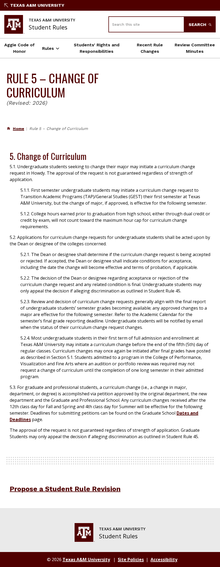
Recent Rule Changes (150, 48)
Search (198, 24)
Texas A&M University (37, 5)
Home (18, 128)
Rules (48, 48)
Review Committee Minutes (195, 48)
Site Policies (131, 559)
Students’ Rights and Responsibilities (96, 48)
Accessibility (164, 559)
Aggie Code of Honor (19, 48)
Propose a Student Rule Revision (65, 489)
